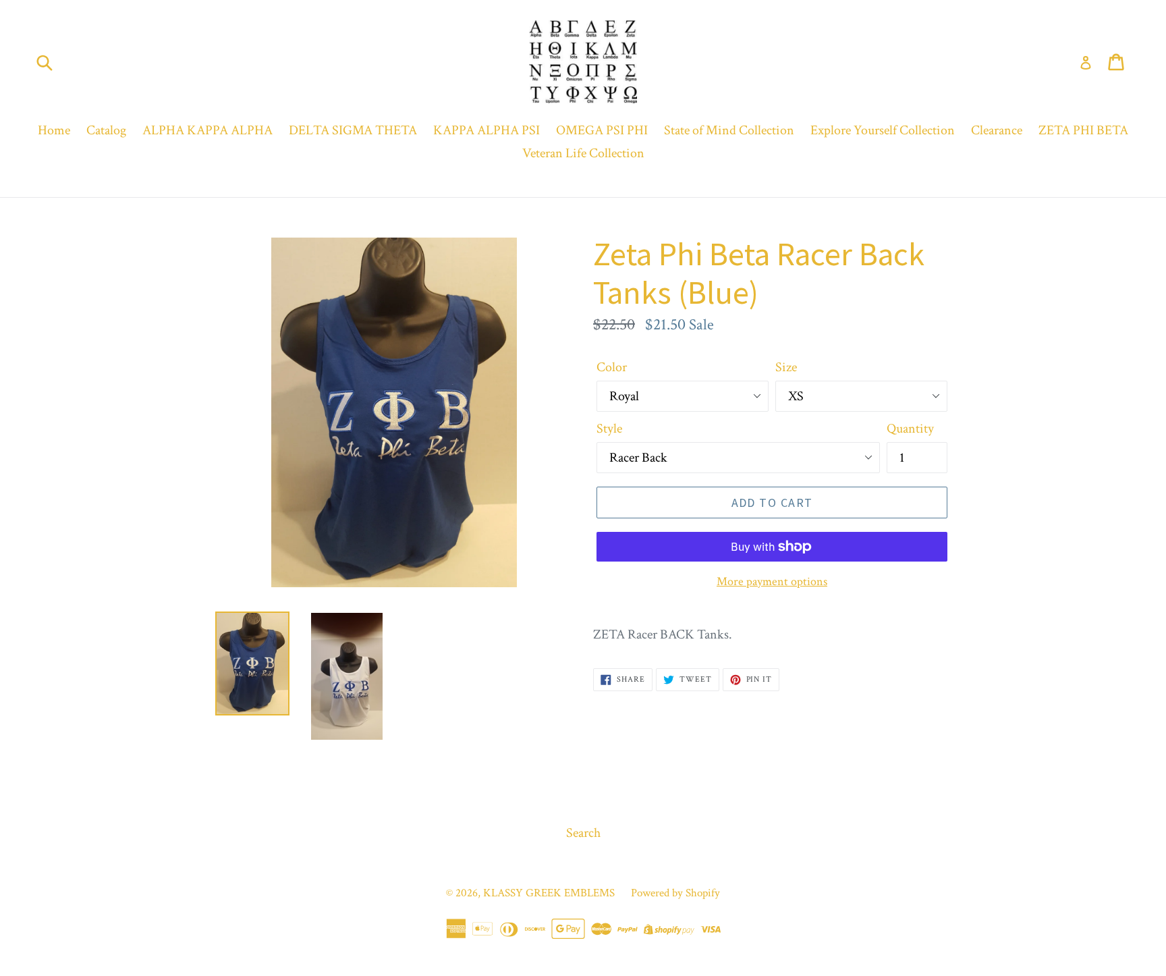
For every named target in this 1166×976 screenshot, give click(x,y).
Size (786, 367)
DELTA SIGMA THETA (353, 130)
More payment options (772, 581)
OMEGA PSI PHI (602, 130)
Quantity (910, 428)
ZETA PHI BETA (1083, 130)
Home (54, 130)
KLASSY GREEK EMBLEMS (549, 893)
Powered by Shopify (675, 893)
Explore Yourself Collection (882, 130)
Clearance (996, 130)
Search (583, 833)
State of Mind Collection (729, 130)
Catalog (106, 130)
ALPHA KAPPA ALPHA (207, 130)
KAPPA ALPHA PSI (486, 130)
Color (611, 367)
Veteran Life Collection (583, 153)
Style (609, 428)
